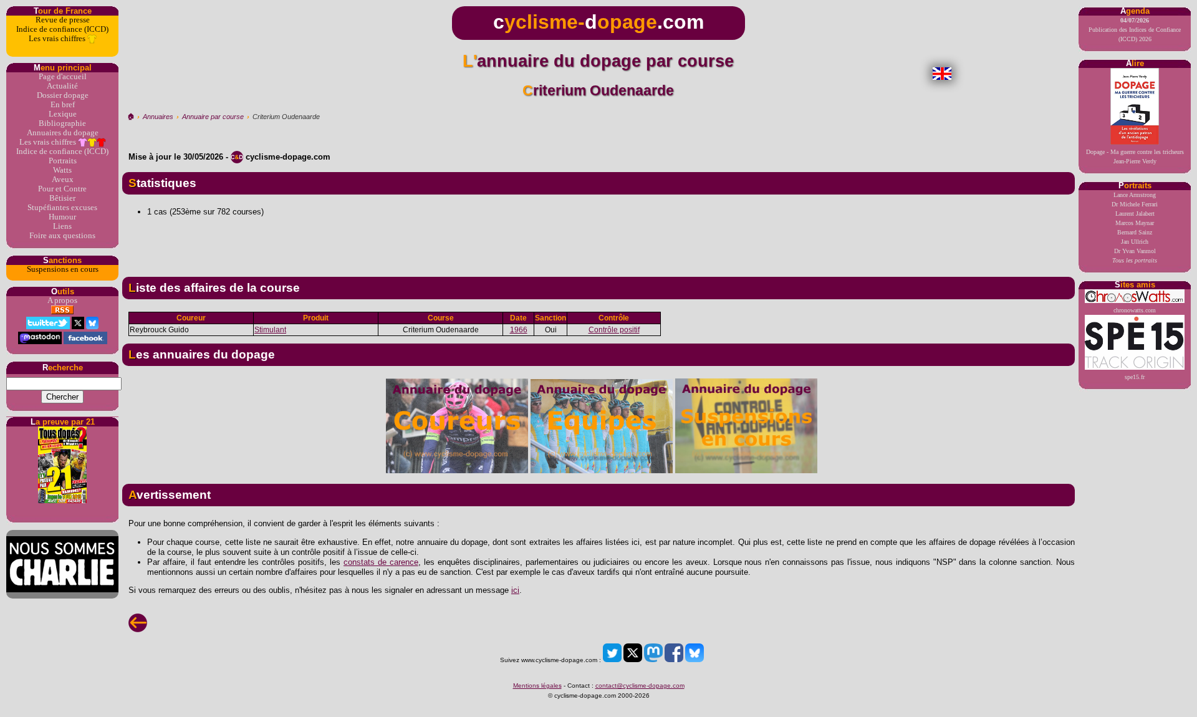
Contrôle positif (614, 329)
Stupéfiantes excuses (62, 207)
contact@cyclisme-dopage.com (640, 685)
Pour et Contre (62, 189)
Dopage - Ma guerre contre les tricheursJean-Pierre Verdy (1135, 156)
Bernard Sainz (1134, 232)
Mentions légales (537, 685)
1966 (518, 329)
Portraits (63, 160)
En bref (62, 104)
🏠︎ (130, 116)
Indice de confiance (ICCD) (62, 29)
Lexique (63, 114)
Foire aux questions (62, 235)
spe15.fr (1135, 376)
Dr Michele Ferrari (1135, 204)
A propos (62, 300)
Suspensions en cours (63, 269)
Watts (62, 170)
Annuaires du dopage (63, 132)
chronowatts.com (1134, 310)
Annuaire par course (213, 116)
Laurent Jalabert (1135, 213)
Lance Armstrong (1134, 194)
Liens (62, 226)
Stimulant (270, 329)
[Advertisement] (598, 242)
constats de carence (381, 562)
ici (515, 590)
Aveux (63, 179)
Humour (62, 217)
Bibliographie (62, 123)
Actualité (62, 86)
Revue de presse (63, 20)
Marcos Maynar (1134, 222)
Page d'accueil (63, 76)
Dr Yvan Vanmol (1135, 251)
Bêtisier (62, 198)
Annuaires (158, 116)
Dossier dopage (63, 95)
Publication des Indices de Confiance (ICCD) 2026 (1135, 29)
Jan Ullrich (1134, 241)
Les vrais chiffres (58, 38)
